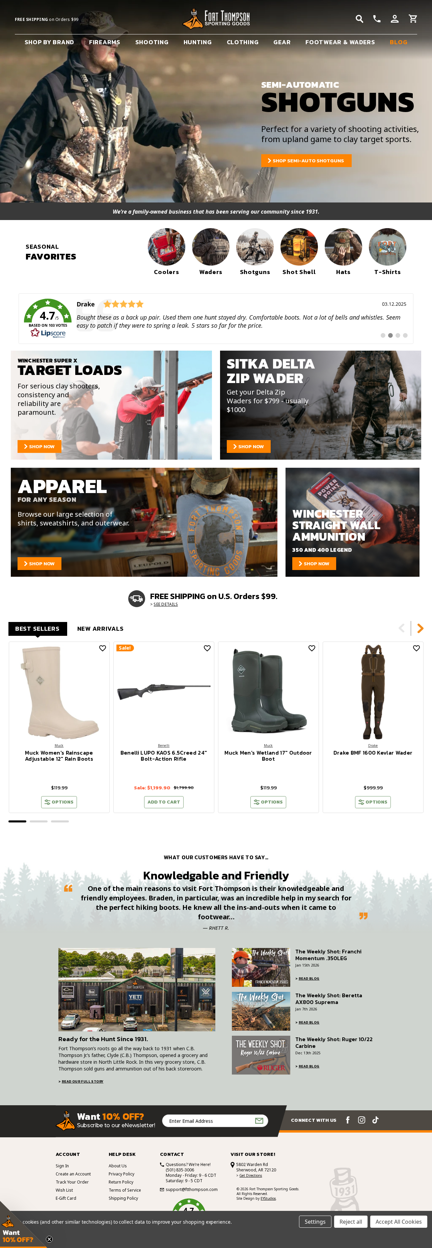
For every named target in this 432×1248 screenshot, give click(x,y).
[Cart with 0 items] (413, 20)
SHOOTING (152, 42)
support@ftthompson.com (192, 1189)
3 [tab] (60, 821)
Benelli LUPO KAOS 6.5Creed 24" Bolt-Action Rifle (163, 756)
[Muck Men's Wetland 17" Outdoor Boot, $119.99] (268, 692)
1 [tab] (17, 821)
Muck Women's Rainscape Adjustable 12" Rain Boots (59, 756)
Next (420, 628)
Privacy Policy (121, 1174)
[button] (23, 1224)
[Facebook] (347, 1119)
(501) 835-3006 (180, 1170)
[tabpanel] (59, 727)
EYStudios (268, 1198)
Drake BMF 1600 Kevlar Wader (373, 753)
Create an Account (73, 1174)
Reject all (351, 1221)
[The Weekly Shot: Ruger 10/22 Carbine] (261, 1055)
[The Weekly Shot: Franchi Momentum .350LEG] (261, 967)
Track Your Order (72, 1182)
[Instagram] (361, 1119)
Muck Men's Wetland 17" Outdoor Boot (268, 756)
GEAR (282, 42)
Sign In (62, 1166)
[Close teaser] (49, 1239)
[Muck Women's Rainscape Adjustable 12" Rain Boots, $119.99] (59, 692)
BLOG (398, 42)
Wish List (64, 1190)
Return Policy (121, 1182)
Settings (315, 1221)
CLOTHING (243, 42)
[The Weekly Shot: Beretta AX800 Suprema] (261, 1011)
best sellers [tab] (37, 628)
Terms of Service (125, 1190)
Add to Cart (163, 802)
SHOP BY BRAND (49, 42)
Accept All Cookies (399, 1221)
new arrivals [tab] (100, 628)
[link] (216, 318)
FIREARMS (104, 42)
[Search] (359, 19)
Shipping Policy (123, 1198)
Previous (401, 628)
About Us (118, 1166)
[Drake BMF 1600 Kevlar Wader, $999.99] (373, 692)
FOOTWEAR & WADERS (340, 42)
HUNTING (198, 42)
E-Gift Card (66, 1198)
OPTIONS (63, 802)
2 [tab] (39, 821)
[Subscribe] (259, 1121)
